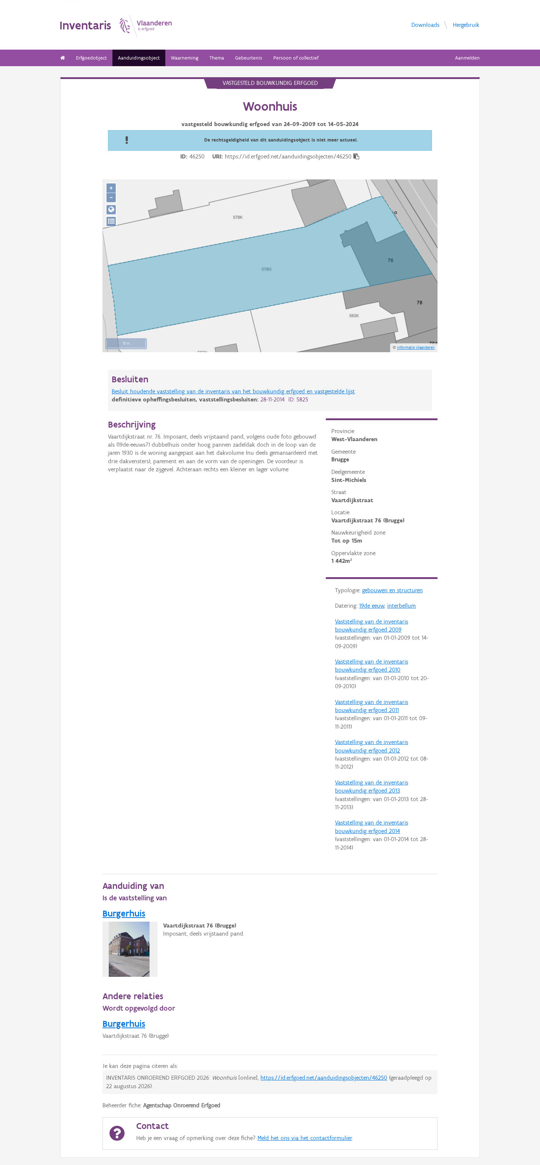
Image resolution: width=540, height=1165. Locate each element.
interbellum (401, 605)
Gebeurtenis (248, 58)
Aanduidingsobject (139, 58)
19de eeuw (371, 605)
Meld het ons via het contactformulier (305, 1137)
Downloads (425, 24)
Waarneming (184, 58)
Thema (216, 58)
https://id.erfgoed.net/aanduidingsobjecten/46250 (323, 1077)
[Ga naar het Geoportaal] (111, 209)
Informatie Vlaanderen (416, 347)
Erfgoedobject (91, 58)
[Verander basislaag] (111, 221)
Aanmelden (467, 58)
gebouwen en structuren (392, 590)
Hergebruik (466, 24)
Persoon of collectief (295, 58)
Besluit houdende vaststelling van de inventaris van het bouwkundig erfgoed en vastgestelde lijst (233, 391)
